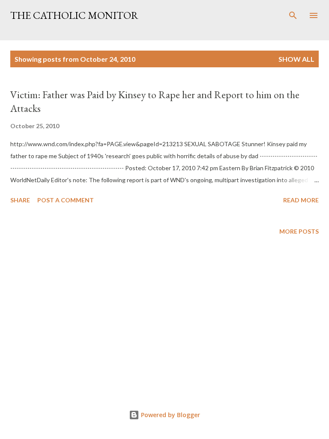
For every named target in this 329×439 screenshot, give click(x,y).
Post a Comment (65, 200)
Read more (301, 200)
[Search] (293, 15)
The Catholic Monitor (74, 15)
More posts (299, 231)
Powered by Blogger (169, 415)
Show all (296, 59)
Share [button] (20, 200)
